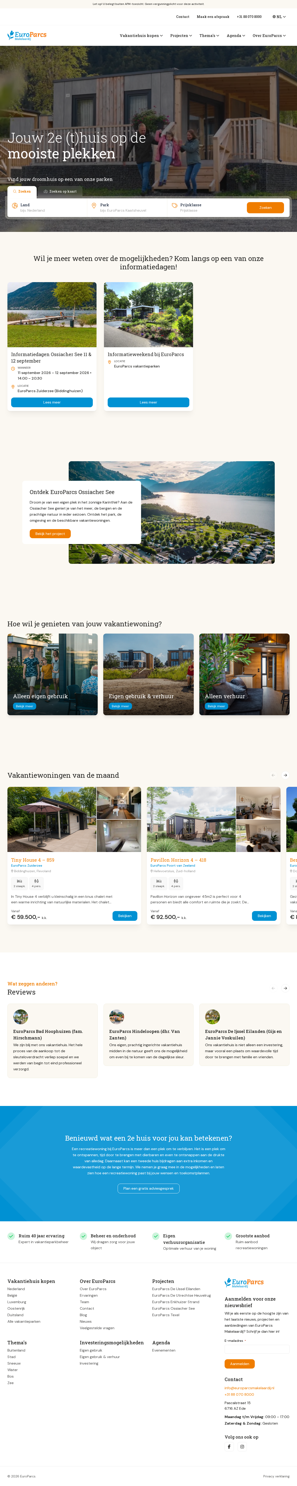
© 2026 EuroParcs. (21, 1476)
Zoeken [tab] (24, 191)
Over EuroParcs (93, 1288)
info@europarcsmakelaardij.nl (249, 1388)
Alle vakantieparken (23, 1321)
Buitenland (16, 1350)
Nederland (16, 1288)
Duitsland (15, 1314)
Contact (182, 16)
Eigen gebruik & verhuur (100, 1356)
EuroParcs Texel (165, 1314)
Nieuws (86, 1321)
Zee (10, 1382)
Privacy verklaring (276, 1476)
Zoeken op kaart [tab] (63, 191)
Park (104, 204)
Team (84, 1301)
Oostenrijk (16, 1308)
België (12, 1295)
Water (12, 1369)
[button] (273, 775)
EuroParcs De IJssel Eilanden (176, 1288)
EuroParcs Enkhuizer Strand (175, 1301)
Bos (10, 1376)
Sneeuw (14, 1363)
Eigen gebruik (91, 1350)
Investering (89, 1363)
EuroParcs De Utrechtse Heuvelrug (181, 1295)
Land (25, 204)
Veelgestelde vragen (97, 1328)
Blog (83, 1314)
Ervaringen (89, 1295)
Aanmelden (239, 1363)
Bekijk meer (24, 706)
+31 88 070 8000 (249, 16)
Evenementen (163, 1350)
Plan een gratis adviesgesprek (148, 1188)
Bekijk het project (50, 533)
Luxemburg (16, 1301)
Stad (11, 1356)
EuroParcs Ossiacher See (173, 1308)
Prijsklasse (190, 204)
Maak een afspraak (213, 16)
